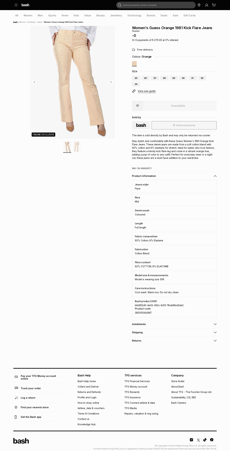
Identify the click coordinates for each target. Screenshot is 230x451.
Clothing (31, 22)
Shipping (137, 332)
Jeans (39, 22)
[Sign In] (206, 5)
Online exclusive (185, 125)
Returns (136, 340)
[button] (136, 78)
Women (22, 22)
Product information (144, 175)
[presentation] (16, 15)
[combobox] (156, 5)
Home (16, 22)
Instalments (139, 324)
